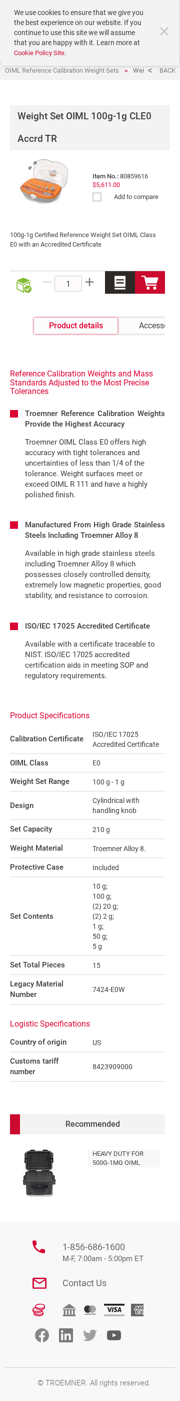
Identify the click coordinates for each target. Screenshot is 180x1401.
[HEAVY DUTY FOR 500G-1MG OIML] (39, 1173)
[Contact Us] (39, 1283)
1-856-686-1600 (103, 1252)
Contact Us (84, 1283)
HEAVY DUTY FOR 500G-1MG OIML (118, 1158)
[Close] (166, 33)
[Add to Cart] (150, 282)
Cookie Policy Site (39, 53)
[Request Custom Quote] (120, 282)
